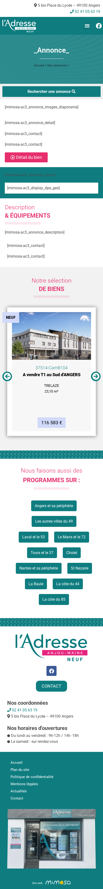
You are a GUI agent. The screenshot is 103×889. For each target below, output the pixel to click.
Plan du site (20, 770)
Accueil (39, 65)
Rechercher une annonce (50, 91)
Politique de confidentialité (32, 777)
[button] (87, 26)
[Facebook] (99, 26)
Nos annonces (57, 65)
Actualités (19, 791)
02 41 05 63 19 (24, 710)
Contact (17, 798)
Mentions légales (24, 784)
